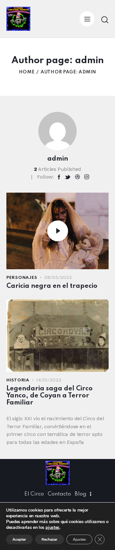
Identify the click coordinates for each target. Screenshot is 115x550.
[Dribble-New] (77, 177)
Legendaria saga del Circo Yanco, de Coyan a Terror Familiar (49, 396)
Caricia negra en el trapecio (51, 286)
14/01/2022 (48, 380)
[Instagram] (86, 177)
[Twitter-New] (67, 177)
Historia (17, 380)
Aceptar (19, 539)
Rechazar (49, 539)
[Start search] (105, 19)
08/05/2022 (58, 278)
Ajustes (79, 539)
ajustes (52, 527)
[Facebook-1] (59, 177)
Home (26, 72)
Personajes (21, 278)
